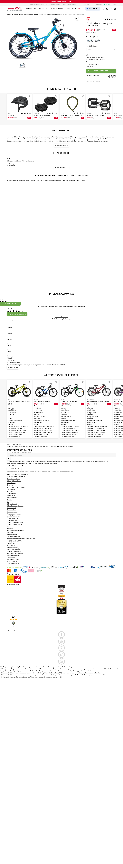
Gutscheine (86, 4)
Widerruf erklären (12, 534)
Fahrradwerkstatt (12, 493)
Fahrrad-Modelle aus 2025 (65, 446)
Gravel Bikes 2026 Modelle (15, 553)
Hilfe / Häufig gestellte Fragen (16, 487)
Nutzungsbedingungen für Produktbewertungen (21, 539)
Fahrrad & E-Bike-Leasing (14, 524)
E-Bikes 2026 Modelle (13, 549)
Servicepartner (11, 495)
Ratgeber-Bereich (12, 504)
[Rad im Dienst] (70, 568)
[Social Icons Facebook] (61, 634)
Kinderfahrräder (39, 14)
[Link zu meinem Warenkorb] (115, 9)
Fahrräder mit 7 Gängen (51, 446)
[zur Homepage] (14, 9)
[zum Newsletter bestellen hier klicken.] (8, 459)
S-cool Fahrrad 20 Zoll (37, 446)
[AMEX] (16, 572)
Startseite (9, 14)
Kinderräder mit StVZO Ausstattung (53, 14)
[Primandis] (62, 568)
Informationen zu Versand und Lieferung (23, 180)
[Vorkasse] (40, 572)
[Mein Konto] (106, 8)
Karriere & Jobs (11, 510)
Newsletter (10, 491)
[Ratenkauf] (23, 572)
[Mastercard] (9, 572)
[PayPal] (95, 568)
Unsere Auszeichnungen (14, 514)
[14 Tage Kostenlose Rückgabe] (111, 77)
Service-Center (80, 180)
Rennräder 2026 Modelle (14, 555)
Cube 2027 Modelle (13, 547)
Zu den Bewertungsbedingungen (61, 319)
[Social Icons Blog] (61, 661)
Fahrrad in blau (11, 446)
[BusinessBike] (27, 568)
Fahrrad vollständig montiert (53, 4)
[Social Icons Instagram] (61, 648)
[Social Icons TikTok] (61, 654)
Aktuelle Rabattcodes (13, 516)
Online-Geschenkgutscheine (15, 506)
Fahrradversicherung (13, 520)
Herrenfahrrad (11, 545)
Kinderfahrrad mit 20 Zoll (23, 446)
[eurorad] (88, 568)
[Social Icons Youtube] (61, 641)
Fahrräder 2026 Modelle (14, 551)
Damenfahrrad (11, 543)
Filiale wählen (90, 66)
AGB (8, 526)
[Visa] (112, 568)
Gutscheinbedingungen (13, 536)
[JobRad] (10, 568)
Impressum (10, 532)
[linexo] (82, 568)
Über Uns (9, 500)
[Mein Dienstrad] (45, 568)
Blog (8, 502)
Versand (94, 32)
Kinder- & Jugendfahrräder (26, 14)
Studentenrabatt (11, 508)
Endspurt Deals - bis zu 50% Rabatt (61, 1)
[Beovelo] (76, 568)
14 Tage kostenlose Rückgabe (37, 4)
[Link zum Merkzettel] (110, 8)
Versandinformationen (13, 479)
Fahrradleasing (11, 483)
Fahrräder (16, 14)
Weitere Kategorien (12, 561)
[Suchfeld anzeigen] (102, 8)
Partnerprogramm (12, 512)
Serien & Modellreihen (13, 559)
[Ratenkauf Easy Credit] (31, 572)
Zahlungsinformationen (14, 481)
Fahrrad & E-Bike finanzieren (15, 522)
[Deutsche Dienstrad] (35, 568)
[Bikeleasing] (18, 568)
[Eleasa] (54, 568)
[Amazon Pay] (103, 568)
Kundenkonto (11, 489)
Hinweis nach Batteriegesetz (15, 530)
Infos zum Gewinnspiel (61, 317)
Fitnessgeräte (11, 557)
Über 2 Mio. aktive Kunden (69, 4)
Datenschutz (10, 528)
